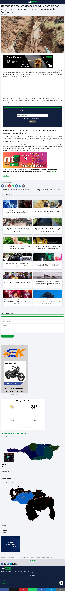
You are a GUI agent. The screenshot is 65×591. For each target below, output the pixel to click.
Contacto (4, 580)
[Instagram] (8, 564)
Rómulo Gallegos (6, 478)
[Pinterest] (9, 185)
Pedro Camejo (5, 471)
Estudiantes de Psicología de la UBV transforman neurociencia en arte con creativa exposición (16, 190)
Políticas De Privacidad (38, 578)
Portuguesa (5, 530)
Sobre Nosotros (47, 578)
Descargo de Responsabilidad (25, 578)
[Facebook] (2, 185)
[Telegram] (20, 185)
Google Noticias (56, 578)
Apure (3, 523)
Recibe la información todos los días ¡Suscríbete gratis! (32, 112)
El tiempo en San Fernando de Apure (23, 427)
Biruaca (4, 466)
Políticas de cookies (11, 578)
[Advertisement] (32, 87)
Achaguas (4, 469)
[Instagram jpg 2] (25, 168)
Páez (3, 476)
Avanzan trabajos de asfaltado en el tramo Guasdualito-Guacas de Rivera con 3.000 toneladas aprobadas (49, 190)
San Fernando (5, 464)
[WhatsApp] (13, 185)
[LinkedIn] (16, 185)
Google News (32, 560)
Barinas (4, 528)
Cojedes (4, 532)
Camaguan (5, 175)
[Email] (23, 185)
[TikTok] (13, 564)
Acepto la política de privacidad (33, 118)
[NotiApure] (28, 67)
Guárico (4, 525)
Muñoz (3, 473)
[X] (6, 185)
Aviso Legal (3, 578)
